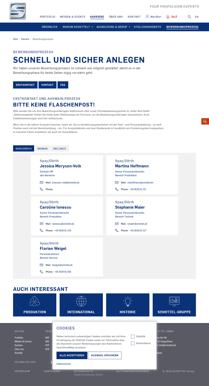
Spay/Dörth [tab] (24, 148)
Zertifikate (157, 352)
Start (15, 39)
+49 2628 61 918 (62, 271)
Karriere (97, 16)
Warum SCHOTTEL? (76, 26)
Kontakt (134, 16)
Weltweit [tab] (59, 148)
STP (47, 345)
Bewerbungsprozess (182, 26)
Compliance (52, 371)
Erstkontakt (25, 84)
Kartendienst (143, 343)
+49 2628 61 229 (62, 230)
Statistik (140, 336)
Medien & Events (72, 16)
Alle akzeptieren (72, 355)
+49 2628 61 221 (137, 189)
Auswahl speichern (104, 355)
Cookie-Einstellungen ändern (88, 374)
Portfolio (47, 16)
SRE (47, 341)
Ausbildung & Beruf (112, 26)
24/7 (174, 16)
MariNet (155, 16)
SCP (47, 349)
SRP (47, 337)
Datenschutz (83, 371)
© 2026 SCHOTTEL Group (178, 371)
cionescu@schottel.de (63, 223)
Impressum (22, 371)
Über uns (116, 16)
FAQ (62, 84)
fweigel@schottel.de (62, 265)
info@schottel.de (167, 345)
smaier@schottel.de (137, 223)
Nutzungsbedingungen (132, 371)
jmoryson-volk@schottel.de (65, 182)
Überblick (50, 26)
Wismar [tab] (42, 148)
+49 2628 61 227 (137, 230)
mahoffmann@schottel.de (140, 182)
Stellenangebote (147, 26)
